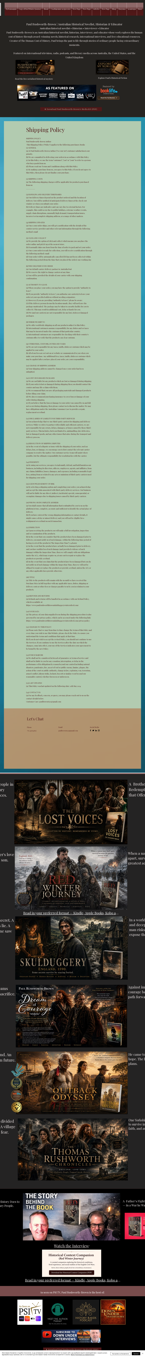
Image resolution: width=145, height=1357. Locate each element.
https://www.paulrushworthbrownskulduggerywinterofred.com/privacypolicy (58, 621)
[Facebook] (90, 730)
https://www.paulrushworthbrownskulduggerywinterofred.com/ (52, 605)
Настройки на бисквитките (120, 1354)
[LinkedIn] (96, 730)
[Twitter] (93, 730)
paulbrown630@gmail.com (50, 701)
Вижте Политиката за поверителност (82, 1355)
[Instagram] (99, 730)
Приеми (136, 1354)
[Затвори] (142, 1353)
